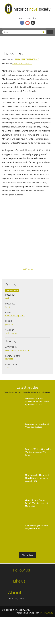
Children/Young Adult (15, 315)
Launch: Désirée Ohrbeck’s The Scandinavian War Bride (38, 452)
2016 (7, 307)
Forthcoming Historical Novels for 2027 (36, 527)
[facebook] (22, 23)
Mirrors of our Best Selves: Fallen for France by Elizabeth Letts (37, 401)
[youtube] (27, 23)
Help (34, 18)
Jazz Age (9, 324)
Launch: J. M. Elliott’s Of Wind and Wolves (37, 425)
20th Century (11, 333)
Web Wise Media (46, 613)
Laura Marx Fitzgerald (26, 59)
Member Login (24, 18)
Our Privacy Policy (16, 598)
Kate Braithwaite (22, 63)
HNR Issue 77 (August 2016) (17, 350)
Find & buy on (28, 269)
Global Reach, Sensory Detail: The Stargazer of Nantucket (36, 503)
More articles (27, 555)
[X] (33, 23)
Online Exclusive (12, 290)
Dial (7, 298)
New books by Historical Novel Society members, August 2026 (37, 478)
